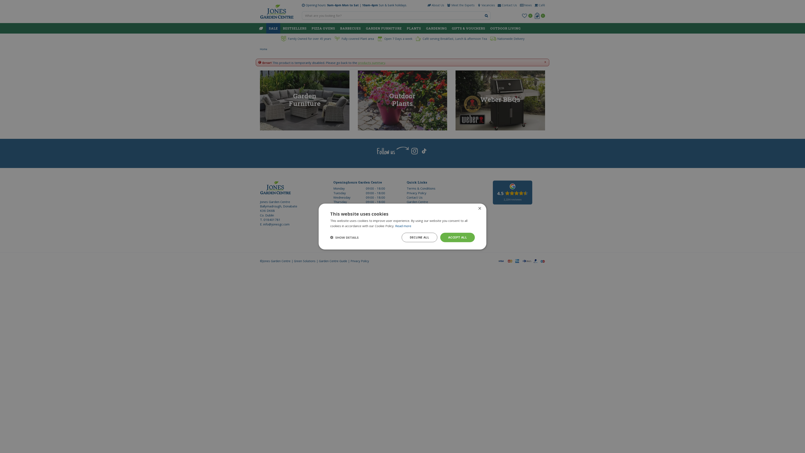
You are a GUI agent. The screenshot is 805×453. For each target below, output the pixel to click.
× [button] (479, 208)
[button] (344, 237)
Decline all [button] (419, 237)
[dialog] (402, 227)
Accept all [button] (457, 237)
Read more (403, 226)
